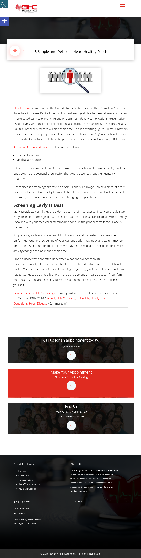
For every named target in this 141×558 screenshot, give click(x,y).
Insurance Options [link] (27, 488)
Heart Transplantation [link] (29, 484)
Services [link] (22, 470)
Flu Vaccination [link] (25, 479)
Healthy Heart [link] (89, 298)
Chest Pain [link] (23, 475)
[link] (4, 21)
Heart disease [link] (23, 108)
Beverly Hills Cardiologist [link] (62, 298)
